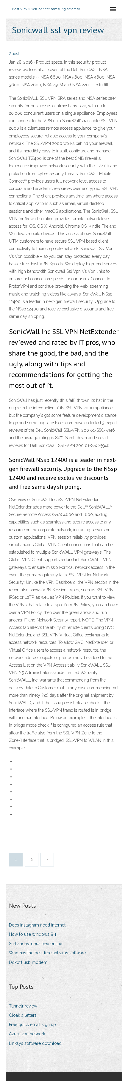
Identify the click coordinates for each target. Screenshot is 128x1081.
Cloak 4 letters (23, 1015)
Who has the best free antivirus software (47, 952)
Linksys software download (35, 1043)
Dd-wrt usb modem (28, 962)
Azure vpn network (27, 1033)
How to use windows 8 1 (32, 934)
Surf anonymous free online (35, 943)
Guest (14, 53)
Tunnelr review (23, 1006)
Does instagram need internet (37, 925)
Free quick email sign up (32, 1024)
